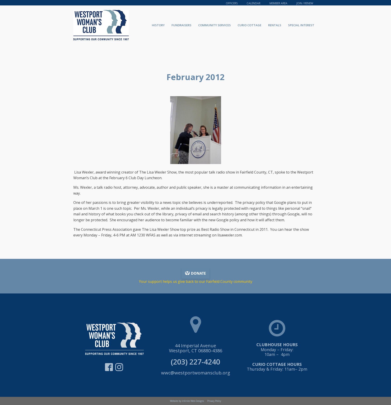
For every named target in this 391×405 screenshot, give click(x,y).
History (158, 25)
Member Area (278, 3)
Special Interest (301, 25)
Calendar (253, 3)
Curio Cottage (249, 25)
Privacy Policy (214, 401)
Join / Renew (304, 3)
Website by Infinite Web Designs (187, 401)
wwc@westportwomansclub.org (195, 372)
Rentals (274, 25)
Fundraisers (181, 25)
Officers (232, 3)
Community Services (214, 25)
